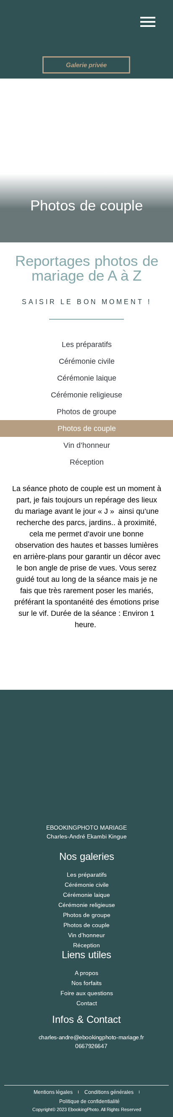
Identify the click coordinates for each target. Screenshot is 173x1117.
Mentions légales (53, 1092)
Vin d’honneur (86, 445)
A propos (86, 973)
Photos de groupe (86, 411)
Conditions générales (109, 1092)
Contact (86, 1003)
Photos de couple (87, 428)
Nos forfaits (86, 983)
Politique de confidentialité (89, 1101)
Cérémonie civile (87, 361)
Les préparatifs (87, 344)
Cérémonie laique (86, 378)
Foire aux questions (86, 993)
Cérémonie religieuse (86, 395)
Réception (87, 462)
